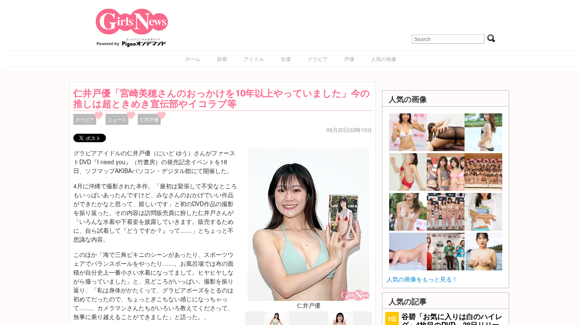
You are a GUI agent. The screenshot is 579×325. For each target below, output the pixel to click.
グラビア (317, 58)
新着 (222, 58)
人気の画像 (383, 58)
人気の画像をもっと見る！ (422, 279)
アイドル (254, 58)
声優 (349, 58)
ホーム (192, 58)
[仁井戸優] (309, 224)
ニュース (117, 119)
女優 (286, 58)
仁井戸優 (149, 119)
